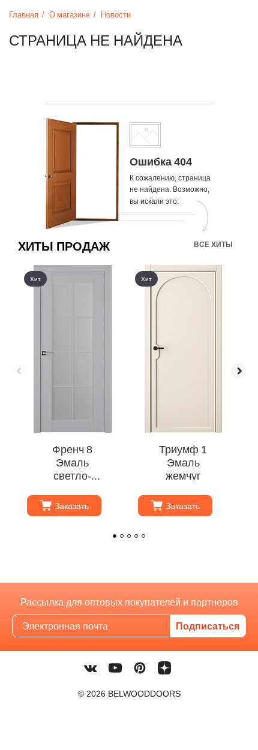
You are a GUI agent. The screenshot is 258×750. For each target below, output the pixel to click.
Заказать (72, 505)
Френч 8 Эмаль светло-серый (72, 461)
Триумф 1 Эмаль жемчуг (183, 461)
